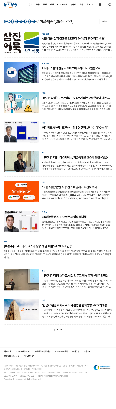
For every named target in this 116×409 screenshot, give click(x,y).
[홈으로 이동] (10, 4)
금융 (38, 4)
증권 (45, 4)
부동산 (73, 4)
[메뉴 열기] (100, 4)
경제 (31, 4)
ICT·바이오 (62, 4)
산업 (52, 4)
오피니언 (90, 4)
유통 (81, 4)
